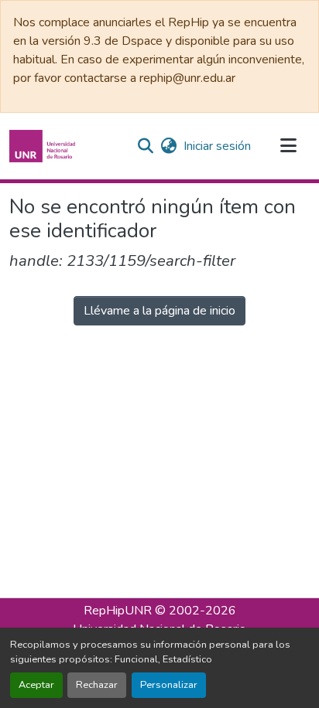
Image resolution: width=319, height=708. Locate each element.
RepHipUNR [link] (118, 610)
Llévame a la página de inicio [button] (159, 310)
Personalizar (168, 685)
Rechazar (97, 685)
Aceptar (36, 685)
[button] (44, 146)
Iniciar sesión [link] (217, 146)
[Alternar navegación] (288, 146)
